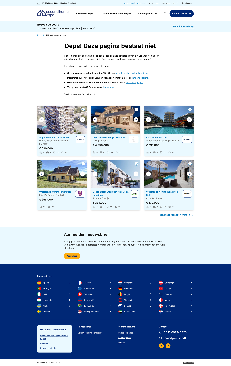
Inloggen (188, 3)
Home (39, 35)
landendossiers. (140, 78)
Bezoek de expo (84, 13)
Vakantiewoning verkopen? (134, 3)
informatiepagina (134, 82)
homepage (108, 87)
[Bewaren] (83, 109)
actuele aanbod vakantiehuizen (132, 73)
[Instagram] (168, 345)
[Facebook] (161, 345)
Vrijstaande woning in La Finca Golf (162, 193)
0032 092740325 (175, 332)
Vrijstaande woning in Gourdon (55, 192)
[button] (170, 3)
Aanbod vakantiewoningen (117, 13)
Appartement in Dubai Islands (54, 137)
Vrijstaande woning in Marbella (109, 137)
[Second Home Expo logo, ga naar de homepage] (53, 14)
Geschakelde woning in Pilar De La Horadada (110, 193)
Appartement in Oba (156, 137)
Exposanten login (48, 348)
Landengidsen (145, 13)
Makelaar (44, 343)
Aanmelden (72, 256)
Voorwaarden (188, 363)
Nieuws (121, 342)
